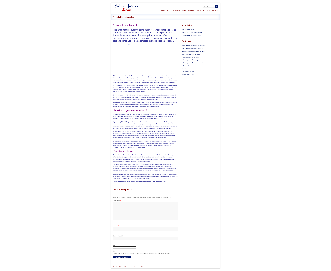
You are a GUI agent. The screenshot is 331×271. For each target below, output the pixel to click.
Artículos (191, 10)
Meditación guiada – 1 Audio (190, 57)
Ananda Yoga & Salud (188, 74)
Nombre (116, 226)
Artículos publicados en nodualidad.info (193, 63)
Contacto (215, 10)
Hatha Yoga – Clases (188, 29)
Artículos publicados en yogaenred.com (193, 60)
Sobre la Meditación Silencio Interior (192, 48)
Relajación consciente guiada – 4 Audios (193, 51)
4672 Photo (206, 10)
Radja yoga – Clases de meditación (192, 32)
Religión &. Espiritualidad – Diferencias (193, 45)
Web (114, 245)
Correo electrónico (119, 236)
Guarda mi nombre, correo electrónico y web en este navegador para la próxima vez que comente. (141, 253)
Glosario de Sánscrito (188, 71)
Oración (184, 68)
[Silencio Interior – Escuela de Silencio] (126, 5)
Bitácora (198, 10)
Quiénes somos (165, 10)
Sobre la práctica (187, 66)
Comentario (117, 200)
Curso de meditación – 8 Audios (191, 54)
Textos (184, 10)
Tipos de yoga (176, 10)
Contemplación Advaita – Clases (191, 35)
